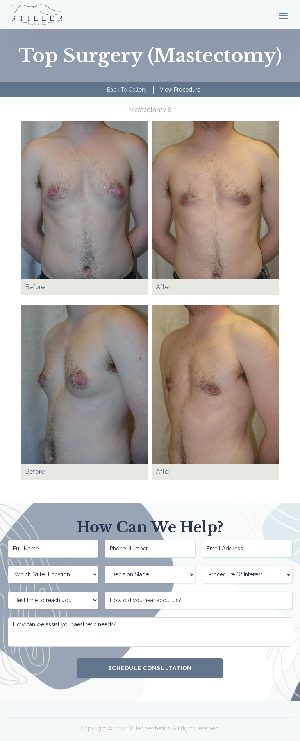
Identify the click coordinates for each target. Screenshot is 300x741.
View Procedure (180, 89)
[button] (283, 15)
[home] (37, 15)
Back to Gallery (127, 89)
